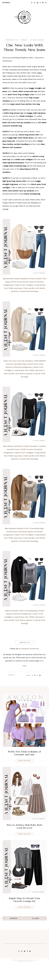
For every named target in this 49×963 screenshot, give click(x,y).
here (41, 661)
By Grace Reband (37, 40)
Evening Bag (31, 611)
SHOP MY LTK (25, 642)
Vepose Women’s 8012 (14, 611)
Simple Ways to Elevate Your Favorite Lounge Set (24, 900)
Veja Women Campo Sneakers (16, 278)
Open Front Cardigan (24, 285)
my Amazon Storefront (29, 648)
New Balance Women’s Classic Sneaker (20, 446)
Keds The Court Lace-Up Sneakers (18, 361)
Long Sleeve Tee (21, 370)
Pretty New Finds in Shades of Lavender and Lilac (24, 753)
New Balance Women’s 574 (16, 528)
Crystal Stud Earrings (28, 291)
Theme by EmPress (24, 961)
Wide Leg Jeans (15, 288)
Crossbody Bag (36, 528)
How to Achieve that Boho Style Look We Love (24, 826)
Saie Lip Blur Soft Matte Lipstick (18, 373)
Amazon (24, 40)
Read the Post (25, 760)
